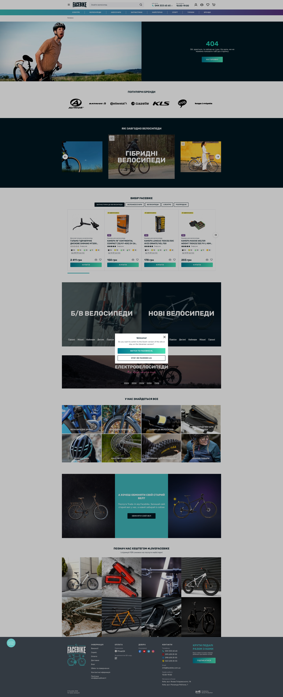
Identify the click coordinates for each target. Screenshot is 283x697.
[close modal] (164, 337)
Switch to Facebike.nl (141, 351)
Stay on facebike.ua (141, 358)
